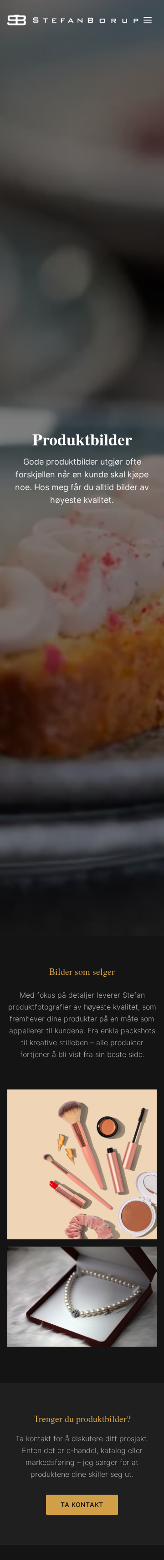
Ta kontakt (82, 1504)
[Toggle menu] (147, 20)
